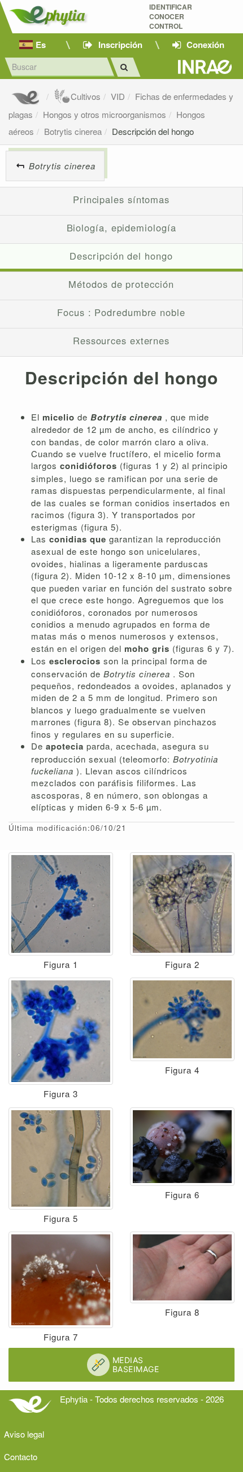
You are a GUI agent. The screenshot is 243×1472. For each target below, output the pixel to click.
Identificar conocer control (170, 16)
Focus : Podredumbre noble (121, 312)
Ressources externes (121, 340)
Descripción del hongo (153, 131)
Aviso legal (24, 1434)
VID (118, 96)
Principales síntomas (121, 199)
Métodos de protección (120, 284)
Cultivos (86, 96)
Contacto (20, 1456)
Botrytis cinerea (73, 131)
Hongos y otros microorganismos (104, 114)
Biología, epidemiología (121, 227)
